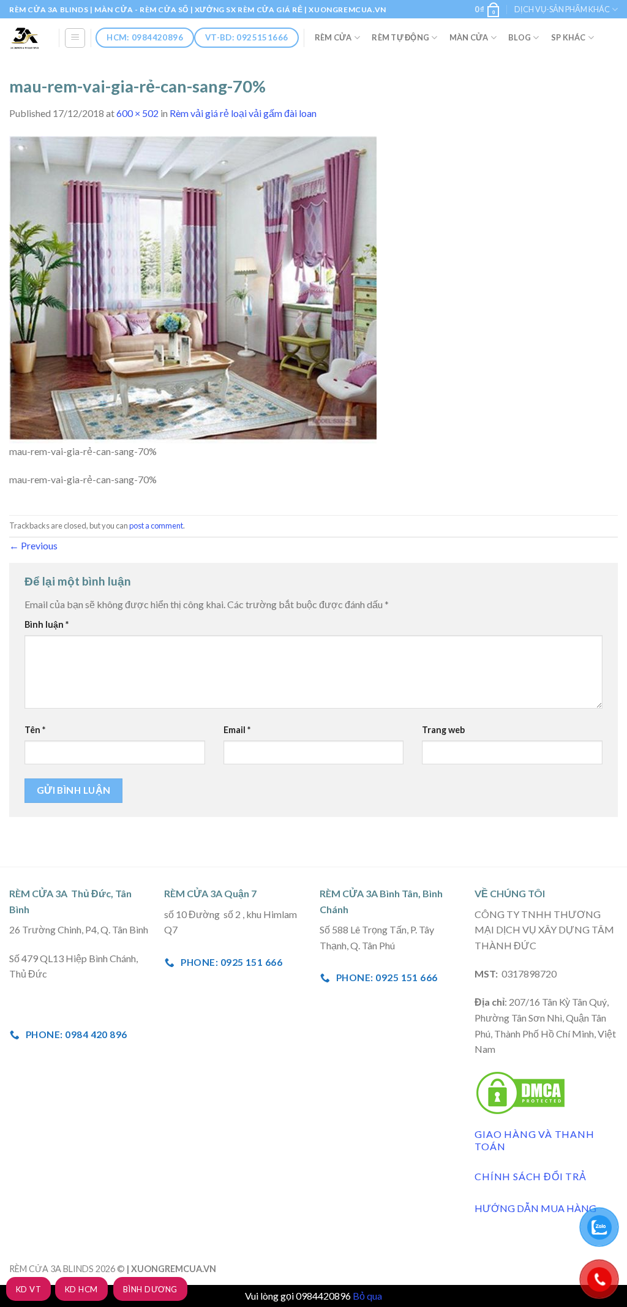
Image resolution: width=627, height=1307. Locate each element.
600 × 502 (137, 113)
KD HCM (81, 1289)
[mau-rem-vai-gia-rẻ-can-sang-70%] (193, 288)
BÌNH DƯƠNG (150, 1289)
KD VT (28, 1289)
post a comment (156, 525)
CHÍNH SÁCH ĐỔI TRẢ (530, 1176)
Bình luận (46, 624)
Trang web (443, 730)
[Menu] (75, 38)
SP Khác (568, 37)
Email (236, 730)
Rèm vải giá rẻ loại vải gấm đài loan (243, 113)
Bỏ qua (367, 1295)
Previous (33, 545)
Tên (34, 730)
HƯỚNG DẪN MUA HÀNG (535, 1208)
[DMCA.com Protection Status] (520, 1091)
